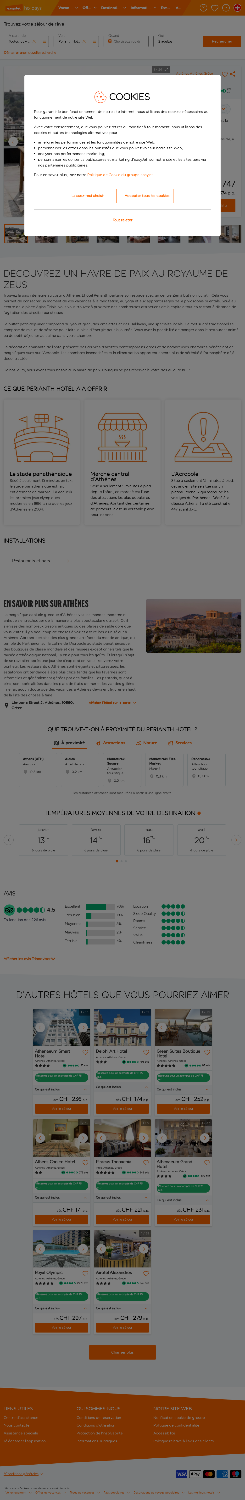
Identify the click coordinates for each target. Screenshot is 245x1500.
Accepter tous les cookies (147, 195)
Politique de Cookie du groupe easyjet (120, 174)
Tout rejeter (123, 220)
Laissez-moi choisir (88, 195)
